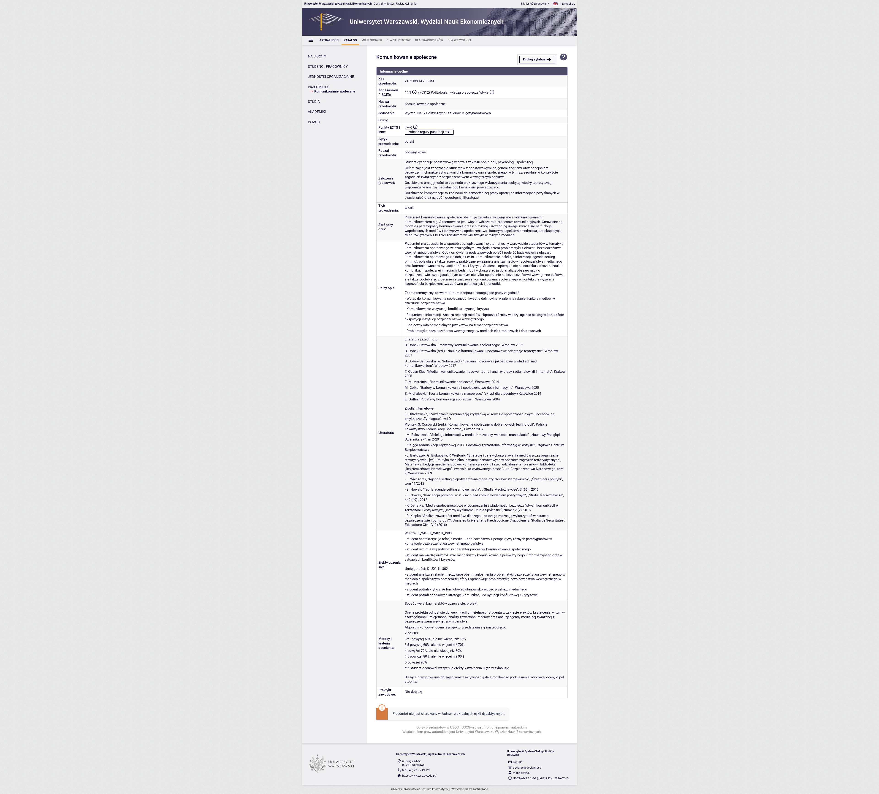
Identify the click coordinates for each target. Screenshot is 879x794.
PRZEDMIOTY (318, 87)
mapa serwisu (521, 773)
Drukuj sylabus (534, 59)
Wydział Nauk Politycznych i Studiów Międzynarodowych (448, 113)
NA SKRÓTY (317, 56)
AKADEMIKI (317, 112)
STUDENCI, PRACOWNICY (328, 67)
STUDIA (314, 102)
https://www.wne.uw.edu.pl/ (419, 775)
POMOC (314, 122)
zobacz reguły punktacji (426, 132)
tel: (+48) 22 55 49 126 (416, 770)
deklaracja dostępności (527, 767)
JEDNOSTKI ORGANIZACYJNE (331, 77)
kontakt (517, 762)
